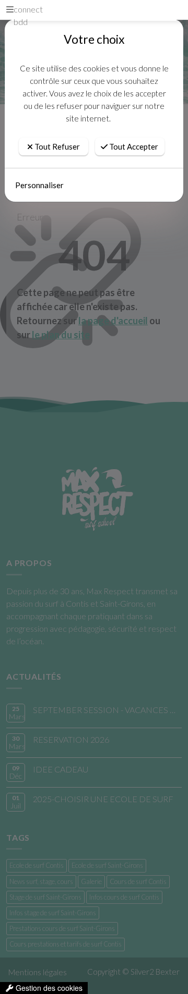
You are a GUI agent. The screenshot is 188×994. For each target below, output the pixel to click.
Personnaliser (39, 185)
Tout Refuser (56, 146)
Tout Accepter (133, 146)
